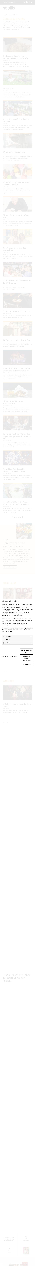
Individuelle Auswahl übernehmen (27, 658)
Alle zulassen (27, 664)
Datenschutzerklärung (6, 656)
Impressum (14, 656)
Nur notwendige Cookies (26, 651)
